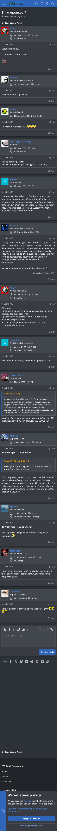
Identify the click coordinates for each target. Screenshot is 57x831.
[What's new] (47, 4)
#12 (54, 567)
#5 (54, 192)
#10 (54, 449)
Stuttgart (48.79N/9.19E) (25, 350)
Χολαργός (18, 561)
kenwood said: (10, 393)
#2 (54, 90)
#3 (54, 122)
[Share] (50, 44)
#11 (54, 523)
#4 (54, 157)
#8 (54, 356)
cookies (27, 801)
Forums (4, 776)
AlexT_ (7, 16)
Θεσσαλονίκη (20, 38)
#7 (54, 304)
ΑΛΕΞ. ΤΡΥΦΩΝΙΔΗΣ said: (15, 461)
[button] (4, 3)
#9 (54, 388)
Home (4, 771)
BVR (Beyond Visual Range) (26, 516)
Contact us (6, 781)
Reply (52, 69)
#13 (54, 604)
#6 (54, 238)
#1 (54, 45)
